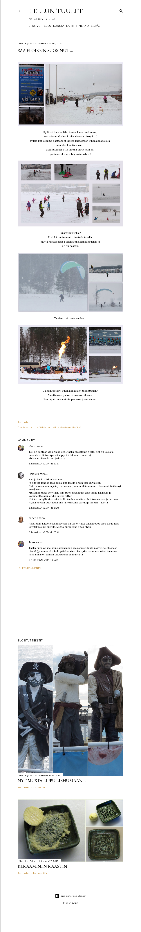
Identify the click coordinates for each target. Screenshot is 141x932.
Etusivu (34, 25)
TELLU (46, 25)
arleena (33, 518)
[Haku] (121, 10)
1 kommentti (38, 787)
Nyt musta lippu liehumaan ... (52, 780)
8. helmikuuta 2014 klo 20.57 (44, 463)
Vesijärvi (76, 427)
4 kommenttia (39, 873)
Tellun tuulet (56, 11)
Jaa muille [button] (23, 422)
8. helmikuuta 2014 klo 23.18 (44, 532)
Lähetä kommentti (29, 568)
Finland (82, 25)
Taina (32, 542)
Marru (32, 446)
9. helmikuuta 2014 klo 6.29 (43, 559)
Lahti (70, 25)
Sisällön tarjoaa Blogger (73, 895)
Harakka (34, 474)
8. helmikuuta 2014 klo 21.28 (44, 507)
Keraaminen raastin (42, 866)
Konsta (58, 25)
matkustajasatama (61, 427)
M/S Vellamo (43, 427)
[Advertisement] (70, 604)
